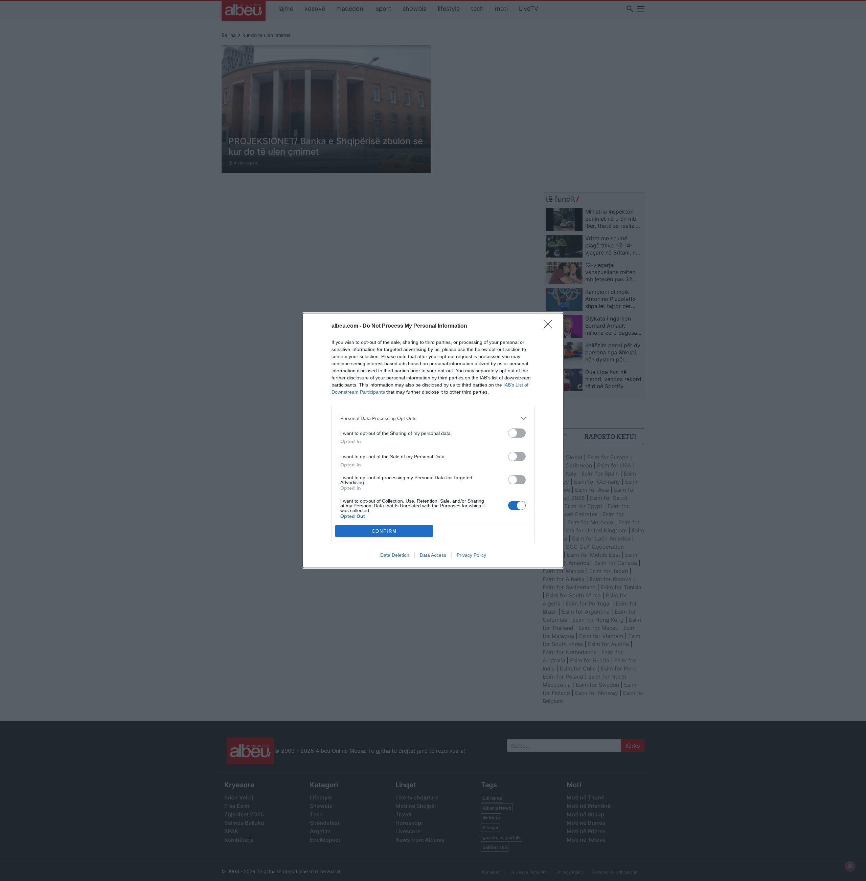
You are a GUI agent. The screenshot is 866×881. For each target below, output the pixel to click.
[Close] (550, 326)
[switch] (517, 433)
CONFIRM (384, 531)
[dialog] (433, 440)
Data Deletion (394, 555)
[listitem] (433, 418)
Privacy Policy (471, 555)
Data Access (433, 555)
